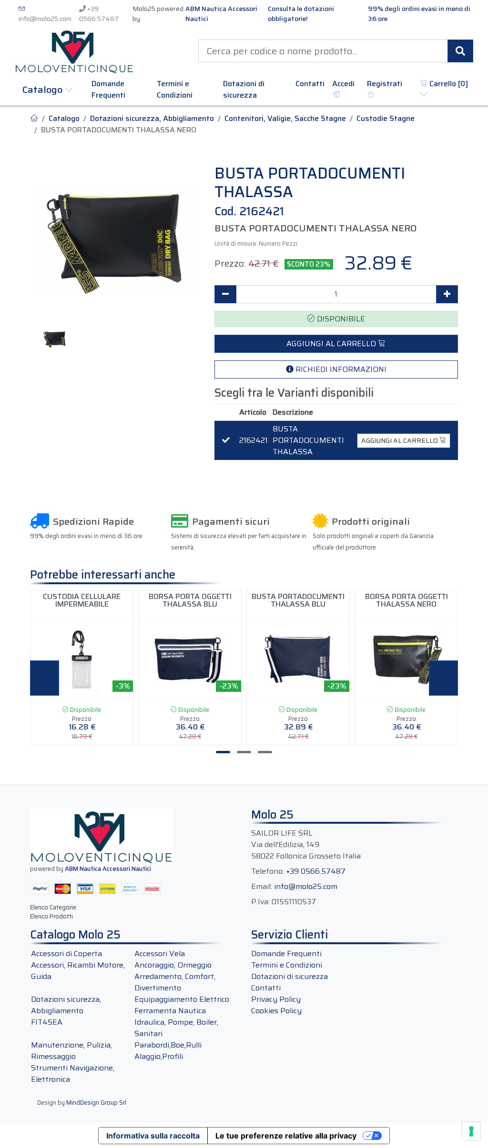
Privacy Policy (276, 999)
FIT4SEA (46, 1022)
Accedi (343, 84)
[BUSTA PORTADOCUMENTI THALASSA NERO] (115, 241)
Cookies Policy (276, 1011)
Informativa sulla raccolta (153, 1135)
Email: (261, 886)
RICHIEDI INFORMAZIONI (340, 369)
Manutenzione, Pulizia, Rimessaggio (71, 1050)
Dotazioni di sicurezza (243, 89)
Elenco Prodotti (51, 916)
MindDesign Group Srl (96, 1103)
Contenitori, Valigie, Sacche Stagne (285, 118)
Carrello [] (447, 84)
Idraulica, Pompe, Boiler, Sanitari (176, 1027)
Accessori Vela (159, 953)
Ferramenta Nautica (170, 1011)
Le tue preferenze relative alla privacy (285, 1135)
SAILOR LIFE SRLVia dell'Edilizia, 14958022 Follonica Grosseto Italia (306, 845)
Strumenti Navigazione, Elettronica (72, 1073)
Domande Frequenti (108, 89)
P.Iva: (260, 902)
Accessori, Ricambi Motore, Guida (78, 970)
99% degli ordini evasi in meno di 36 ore (419, 14)
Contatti (310, 84)
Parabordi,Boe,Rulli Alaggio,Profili (168, 1050)
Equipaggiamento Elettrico (181, 999)
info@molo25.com (45, 18)
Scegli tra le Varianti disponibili (294, 393)
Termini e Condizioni (175, 89)
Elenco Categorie (53, 907)
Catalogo (43, 89)
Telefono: (267, 871)
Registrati (384, 84)
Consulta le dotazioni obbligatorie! (301, 14)
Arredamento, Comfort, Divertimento (174, 982)
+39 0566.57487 (99, 13)
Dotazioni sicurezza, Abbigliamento (152, 118)
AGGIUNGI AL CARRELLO (332, 343)
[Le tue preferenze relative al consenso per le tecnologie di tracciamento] (471, 1131)
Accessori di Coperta (66, 953)
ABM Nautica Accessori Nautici (221, 14)
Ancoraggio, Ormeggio (173, 965)
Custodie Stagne (385, 118)
